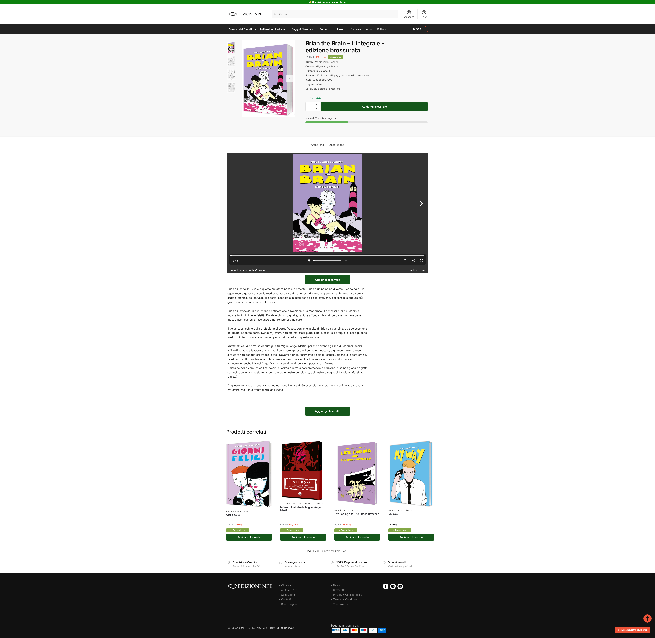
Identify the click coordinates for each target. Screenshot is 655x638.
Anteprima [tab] (317, 144)
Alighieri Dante (289, 504)
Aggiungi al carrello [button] (249, 537)
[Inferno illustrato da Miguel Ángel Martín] (303, 470)
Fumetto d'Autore (330, 550)
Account (409, 16)
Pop (344, 550)
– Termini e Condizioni (344, 599)
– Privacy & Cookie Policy (346, 594)
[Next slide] (289, 78)
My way (393, 514)
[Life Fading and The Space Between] (357, 473)
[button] (420, 29)
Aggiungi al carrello (374, 106)
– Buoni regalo (288, 604)
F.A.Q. (424, 16)
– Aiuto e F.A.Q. (288, 590)
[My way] (411, 473)
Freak (316, 550)
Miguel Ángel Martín (327, 66)
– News (335, 585)
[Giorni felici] (249, 474)
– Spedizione (287, 594)
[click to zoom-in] (268, 78)
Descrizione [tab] (336, 144)
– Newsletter (338, 590)
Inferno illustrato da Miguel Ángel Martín (300, 509)
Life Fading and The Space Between (356, 514)
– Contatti (285, 599)
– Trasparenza (339, 604)
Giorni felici (233, 514)
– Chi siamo (286, 585)
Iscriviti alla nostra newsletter (632, 630)
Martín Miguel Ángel (326, 61)
